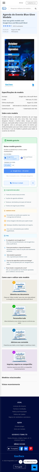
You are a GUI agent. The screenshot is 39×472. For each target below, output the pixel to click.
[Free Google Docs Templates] (4, 8)
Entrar (21, 3)
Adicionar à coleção (17, 183)
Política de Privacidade (19, 411)
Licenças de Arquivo (19, 406)
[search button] (36, 8)
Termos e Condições (19, 409)
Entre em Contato (19, 429)
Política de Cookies (19, 414)
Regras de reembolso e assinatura (19, 417)
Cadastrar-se (31, 3)
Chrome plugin (19, 426)
